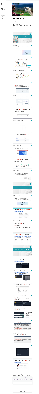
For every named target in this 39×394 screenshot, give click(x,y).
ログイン (37, 0)
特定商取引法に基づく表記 (3, 15)
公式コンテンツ (2, 4)
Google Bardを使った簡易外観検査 (27, 393)
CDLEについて (2, 3)
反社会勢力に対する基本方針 (3, 16)
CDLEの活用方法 (2, 8)
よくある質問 (2, 18)
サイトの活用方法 (3, 9)
